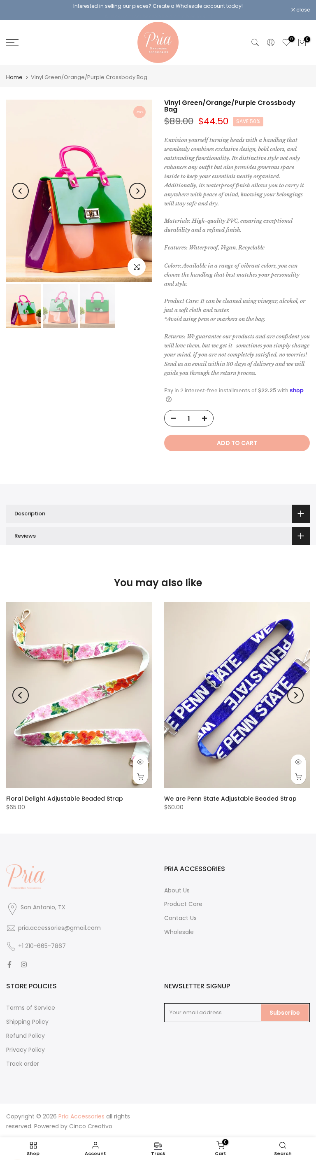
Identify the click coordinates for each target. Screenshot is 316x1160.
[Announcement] (158, 8)
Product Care (183, 901)
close (17, 8)
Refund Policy (25, 1033)
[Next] (137, 187)
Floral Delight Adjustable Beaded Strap (64, 796)
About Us (177, 887)
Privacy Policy (25, 1047)
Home (14, 74)
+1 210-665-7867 (42, 943)
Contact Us (180, 915)
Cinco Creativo (90, 1123)
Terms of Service (30, 1005)
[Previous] (20, 187)
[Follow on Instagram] (24, 962)
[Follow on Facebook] (9, 962)
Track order (22, 1060)
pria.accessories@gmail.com (59, 925)
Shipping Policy (27, 1019)
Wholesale (179, 929)
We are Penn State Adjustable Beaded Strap (230, 796)
